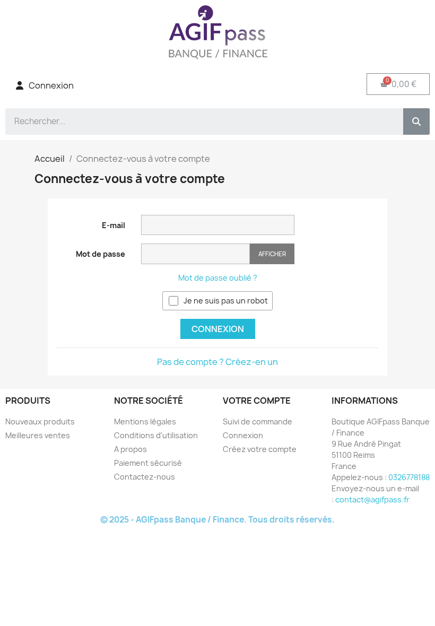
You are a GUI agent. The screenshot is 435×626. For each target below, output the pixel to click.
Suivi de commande (257, 421)
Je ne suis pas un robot (226, 300)
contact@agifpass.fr (372, 499)
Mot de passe (100, 254)
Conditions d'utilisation (156, 435)
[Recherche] (416, 121)
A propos (130, 449)
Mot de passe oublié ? (217, 278)
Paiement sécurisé (148, 463)
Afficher (272, 254)
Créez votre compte (260, 449)
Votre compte (257, 400)
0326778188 (409, 477)
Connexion (218, 329)
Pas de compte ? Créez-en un (217, 362)
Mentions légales (145, 421)
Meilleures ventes (37, 435)
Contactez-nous (144, 477)
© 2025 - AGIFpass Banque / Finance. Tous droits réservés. (217, 519)
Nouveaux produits (40, 421)
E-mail (113, 225)
